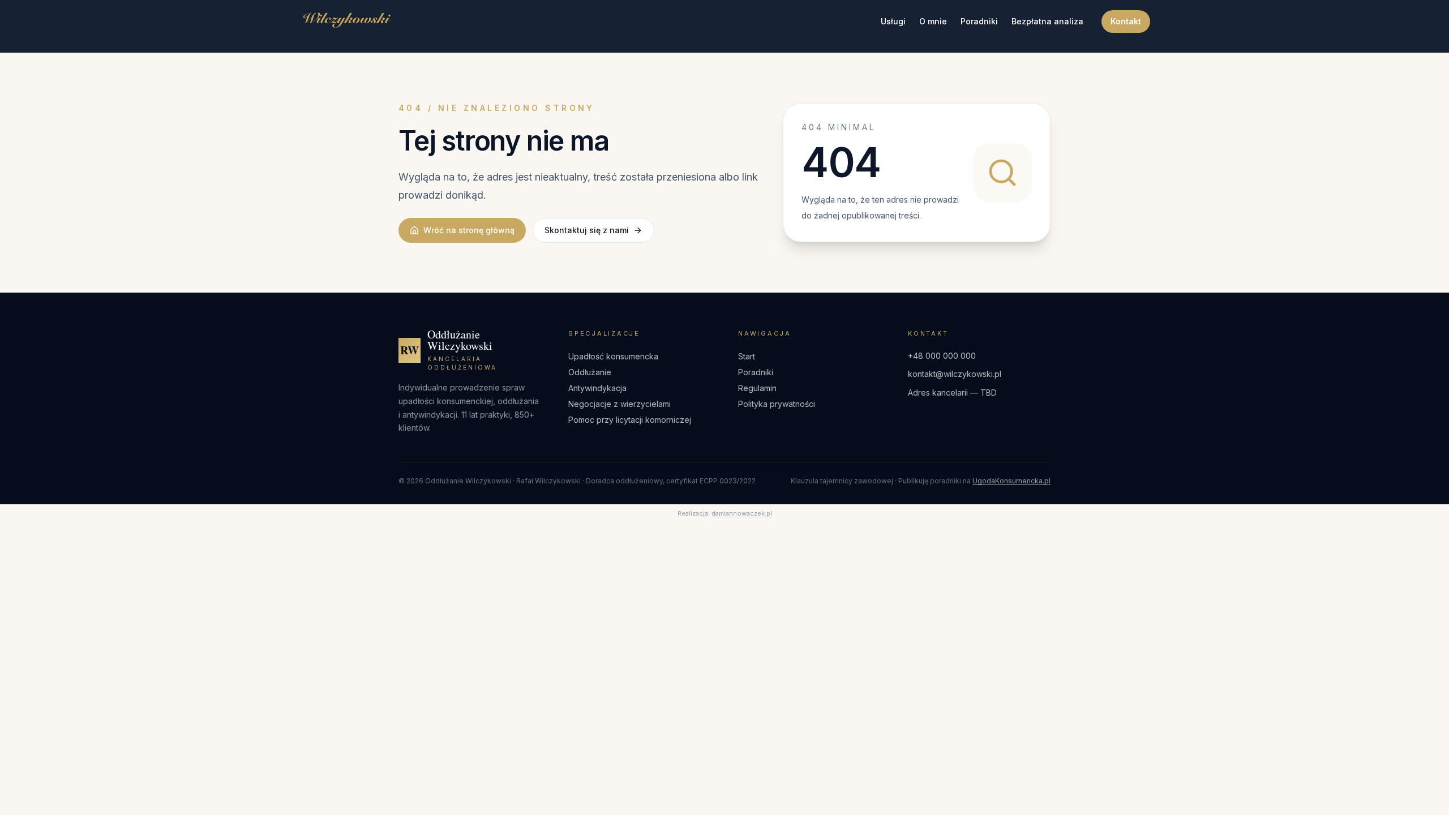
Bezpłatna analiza (1047, 21)
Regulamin (757, 388)
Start (746, 356)
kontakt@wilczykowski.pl (954, 374)
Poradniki (979, 21)
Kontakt (1126, 21)
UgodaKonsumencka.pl (1011, 481)
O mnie (933, 21)
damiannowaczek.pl (741, 513)
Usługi (893, 21)
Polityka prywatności (776, 404)
